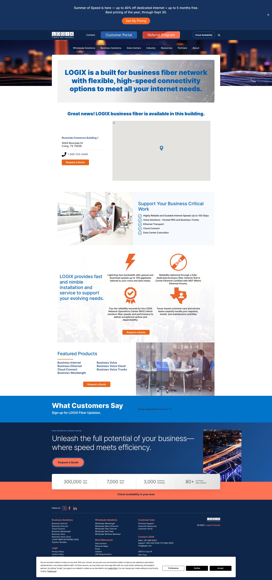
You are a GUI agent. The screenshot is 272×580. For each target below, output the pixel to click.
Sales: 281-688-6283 (147, 540)
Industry (151, 48)
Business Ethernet (60, 526)
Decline (197, 568)
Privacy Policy (58, 551)
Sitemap (216, 525)
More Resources (104, 539)
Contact (90, 34)
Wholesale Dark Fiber (104, 531)
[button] (219, 34)
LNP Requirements (103, 554)
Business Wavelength (61, 531)
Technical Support (146, 523)
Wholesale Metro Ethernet (106, 526)
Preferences (173, 568)
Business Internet (59, 523)
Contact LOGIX (146, 536)
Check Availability (203, 35)
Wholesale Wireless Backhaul (108, 534)
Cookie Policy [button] (113, 568)
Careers (98, 551)
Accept (221, 568)
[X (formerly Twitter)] (62, 506)
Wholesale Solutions (84, 48)
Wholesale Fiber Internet (106, 529)
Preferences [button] (51, 571)
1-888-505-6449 (78, 154)
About (196, 48)
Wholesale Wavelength (105, 523)
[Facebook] (68, 507)
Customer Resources (147, 526)
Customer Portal (119, 35)
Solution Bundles (59, 542)
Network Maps (101, 546)
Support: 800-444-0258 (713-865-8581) (156, 543)
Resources (166, 48)
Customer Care (146, 519)
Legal (55, 548)
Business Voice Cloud (61, 537)
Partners (182, 48)
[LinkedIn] (74, 507)
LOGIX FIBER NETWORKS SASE (65, 539)
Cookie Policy (58, 554)
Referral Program (161, 35)
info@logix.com (145, 546)
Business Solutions (111, 48)
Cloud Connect (58, 529)
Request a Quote (75, 162)
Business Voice (58, 534)
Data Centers (134, 48)
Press (97, 549)
